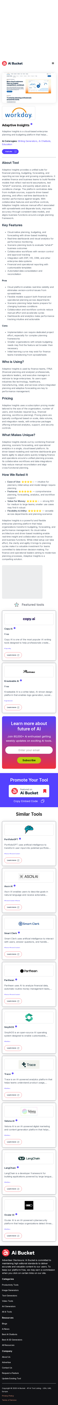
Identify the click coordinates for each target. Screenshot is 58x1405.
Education (7, 144)
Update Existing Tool (11, 1378)
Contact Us (7, 1368)
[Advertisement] (29, 29)
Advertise (6, 1362)
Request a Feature (10, 1373)
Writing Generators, (28, 141)
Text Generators (9, 1295)
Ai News (5, 1329)
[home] (12, 63)
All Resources (8, 1345)
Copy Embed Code (26, 801)
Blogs (4, 1323)
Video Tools (7, 1301)
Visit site (8, 151)
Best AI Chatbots (9, 1334)
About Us (6, 1357)
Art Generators (9, 1306)
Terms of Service (9, 1400)
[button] (53, 63)
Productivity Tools (10, 1285)
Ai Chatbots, (45, 141)
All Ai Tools (7, 1312)
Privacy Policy (8, 1396)
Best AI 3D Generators (12, 1340)
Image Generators (10, 1290)
